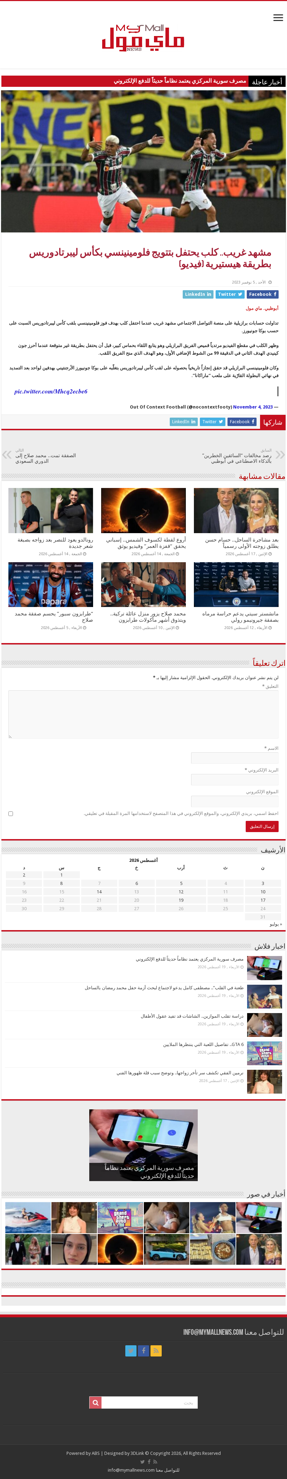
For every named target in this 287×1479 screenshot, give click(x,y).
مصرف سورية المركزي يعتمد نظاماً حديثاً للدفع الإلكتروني (180, 81)
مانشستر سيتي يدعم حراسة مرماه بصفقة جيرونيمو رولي (240, 617)
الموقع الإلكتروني (262, 791)
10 (262, 891)
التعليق (270, 686)
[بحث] (96, 1403)
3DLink (137, 1453)
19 (180, 900)
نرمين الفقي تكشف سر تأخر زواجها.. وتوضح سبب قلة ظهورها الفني (180, 1072)
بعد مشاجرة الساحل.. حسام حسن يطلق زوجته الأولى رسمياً (242, 543)
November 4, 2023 (253, 407)
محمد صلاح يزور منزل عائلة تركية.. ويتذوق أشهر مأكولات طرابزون (148, 617)
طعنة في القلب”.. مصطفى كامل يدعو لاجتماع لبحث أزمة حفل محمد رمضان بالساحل (164, 987)
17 (262, 900)
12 (180, 891)
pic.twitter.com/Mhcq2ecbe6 (51, 391)
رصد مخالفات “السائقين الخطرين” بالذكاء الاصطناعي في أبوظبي (237, 456)
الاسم (271, 748)
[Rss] (156, 1350)
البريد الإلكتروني (262, 770)
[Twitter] (130, 1350)
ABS (96, 1453)
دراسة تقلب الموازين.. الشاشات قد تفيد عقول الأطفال (192, 1016)
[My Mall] (143, 29)
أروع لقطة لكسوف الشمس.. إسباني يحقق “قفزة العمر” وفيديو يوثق (146, 543)
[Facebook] (143, 1350)
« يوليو (276, 924)
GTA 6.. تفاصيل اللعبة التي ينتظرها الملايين (203, 1044)
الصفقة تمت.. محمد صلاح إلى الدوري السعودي (45, 456)
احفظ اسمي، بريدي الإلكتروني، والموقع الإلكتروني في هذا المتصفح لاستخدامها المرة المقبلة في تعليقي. (181, 813)
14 (99, 891)
